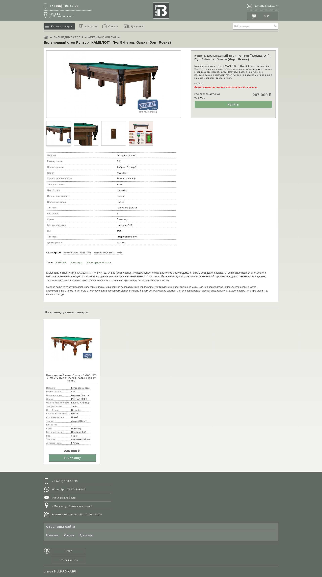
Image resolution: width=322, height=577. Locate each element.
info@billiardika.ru (266, 6)
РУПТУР (61, 262)
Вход (69, 550)
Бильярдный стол (99, 262)
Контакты (91, 26)
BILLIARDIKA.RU (65, 571)
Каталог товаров (62, 26)
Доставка (137, 26)
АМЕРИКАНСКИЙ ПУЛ (102, 37)
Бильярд (76, 262)
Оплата (113, 26)
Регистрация (69, 560)
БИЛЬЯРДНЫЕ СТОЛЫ (68, 37)
